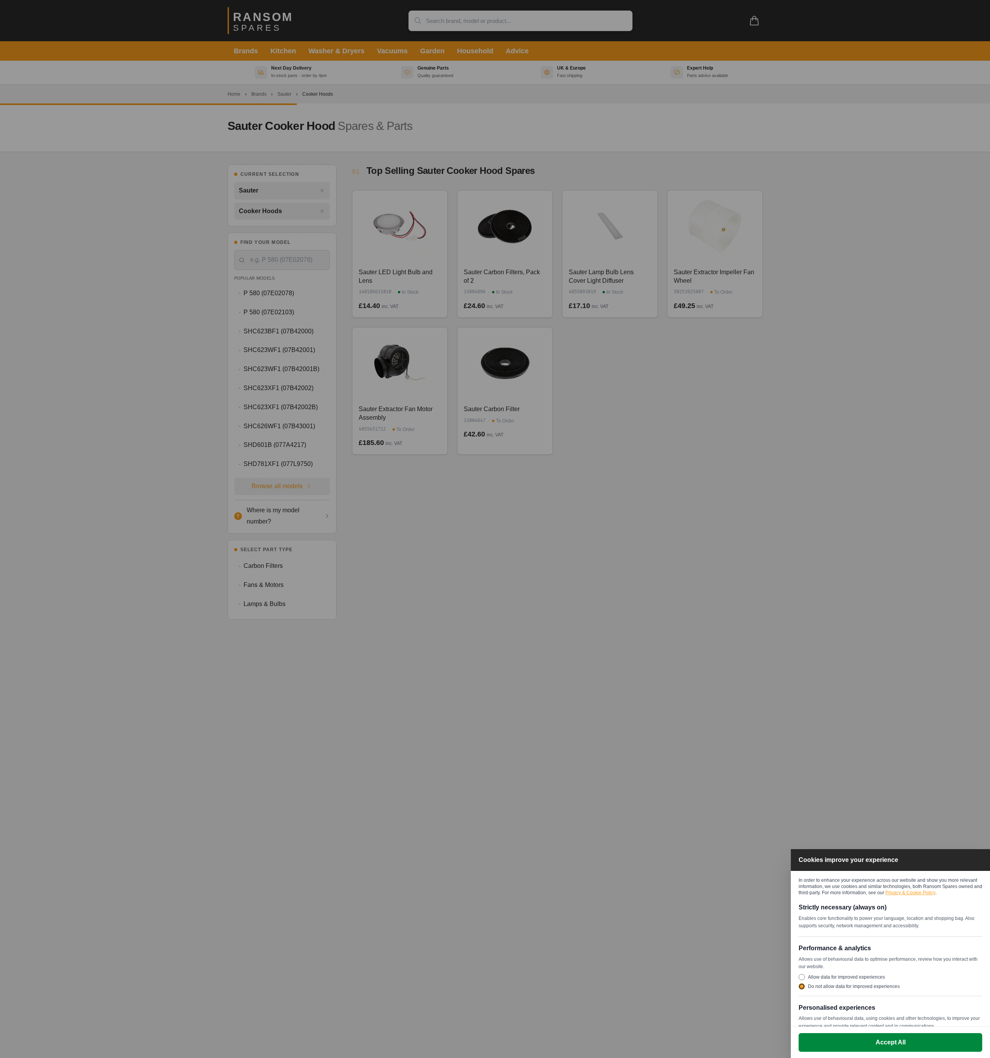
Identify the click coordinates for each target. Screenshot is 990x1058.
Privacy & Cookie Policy (910, 892)
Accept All (891, 1042)
